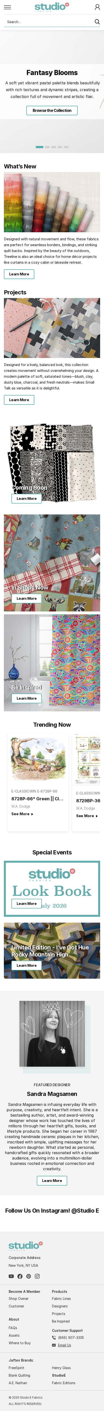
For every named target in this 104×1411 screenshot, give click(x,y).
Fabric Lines (61, 1298)
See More (20, 814)
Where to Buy (20, 1343)
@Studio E (85, 1210)
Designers (60, 1306)
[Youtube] (11, 1276)
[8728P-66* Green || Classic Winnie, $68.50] (38, 759)
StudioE (59, 1375)
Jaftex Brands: (21, 1360)
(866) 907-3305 (71, 1337)
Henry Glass (61, 1368)
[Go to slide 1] (39, 147)
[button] (52, 110)
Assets (14, 1335)
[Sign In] (97, 7)
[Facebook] (19, 1276)
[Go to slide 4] (60, 147)
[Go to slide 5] (66, 147)
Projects (58, 1314)
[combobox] (52, 22)
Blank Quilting (19, 1375)
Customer (16, 1306)
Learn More (19, 274)
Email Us (64, 1345)
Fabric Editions (63, 1383)
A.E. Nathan (18, 1383)
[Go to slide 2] (47, 147)
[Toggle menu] (19, 7)
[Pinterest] (28, 1276)
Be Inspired (61, 1321)
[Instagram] (37, 1276)
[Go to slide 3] (53, 147)
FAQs (13, 1328)
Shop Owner (19, 1298)
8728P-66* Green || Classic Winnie (38, 798)
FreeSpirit (16, 1368)
